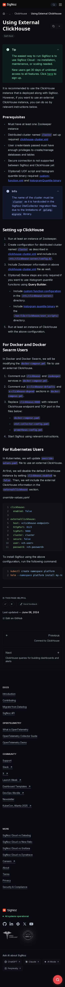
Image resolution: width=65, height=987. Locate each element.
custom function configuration (42, 291)
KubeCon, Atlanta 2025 (15, 805)
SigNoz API (9, 713)
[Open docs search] (54, 4)
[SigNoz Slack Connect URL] (18, 924)
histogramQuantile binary (45, 180)
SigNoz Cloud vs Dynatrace (18, 854)
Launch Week (10, 780)
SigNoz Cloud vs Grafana (16, 848)
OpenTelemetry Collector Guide (20, 736)
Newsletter (8, 799)
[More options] (59, 26)
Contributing (9, 700)
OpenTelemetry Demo (15, 742)
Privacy (7, 880)
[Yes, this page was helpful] (5, 604)
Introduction (9, 693)
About (6, 867)
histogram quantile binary (39, 306)
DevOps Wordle (11, 792)
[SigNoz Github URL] (5, 924)
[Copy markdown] (53, 26)
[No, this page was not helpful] (11, 604)
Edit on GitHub (14, 618)
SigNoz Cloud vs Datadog (17, 835)
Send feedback (30, 604)
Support (7, 760)
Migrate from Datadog (15, 706)
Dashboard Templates (15, 786)
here (50, 73)
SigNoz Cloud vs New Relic (17, 841)
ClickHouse (20, 13)
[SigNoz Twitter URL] (25, 924)
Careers (7, 861)
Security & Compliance (15, 886)
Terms (6, 874)
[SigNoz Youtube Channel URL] (31, 924)
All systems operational (17, 916)
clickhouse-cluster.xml (34, 139)
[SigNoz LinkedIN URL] (11, 924)
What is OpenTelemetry (15, 729)
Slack (6, 767)
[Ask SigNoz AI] (57, 979)
